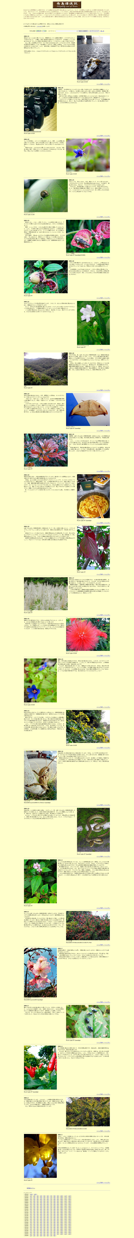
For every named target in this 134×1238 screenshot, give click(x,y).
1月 (31, 1196)
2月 (34, 1196)
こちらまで (39, 26)
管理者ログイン (31, 1188)
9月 (58, 1196)
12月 (35, 1194)
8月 (54, 1196)
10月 (61, 1196)
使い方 (102, 31)
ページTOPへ (100, 84)
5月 (44, 1196)
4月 (41, 1196)
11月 (31, 1194)
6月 (48, 1196)
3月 (38, 1196)
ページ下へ (107, 84)
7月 (51, 1196)
